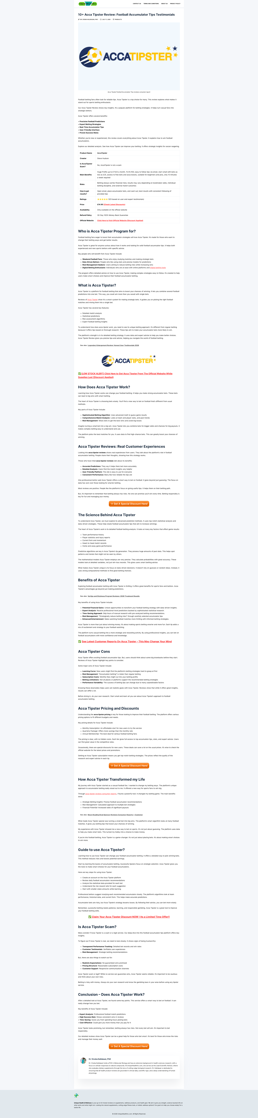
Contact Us (137, 3)
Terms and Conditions (151, 3)
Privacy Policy (175, 3)
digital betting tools (158, 268)
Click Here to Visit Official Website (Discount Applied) (120, 221)
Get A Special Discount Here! (131, 503)
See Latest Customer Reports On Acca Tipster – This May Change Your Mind (127, 641)
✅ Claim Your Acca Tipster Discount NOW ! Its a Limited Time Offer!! (129, 916)
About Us (164, 3)
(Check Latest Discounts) (114, 204)
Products (118, 19)
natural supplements (111, 1105)
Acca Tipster (92, 300)
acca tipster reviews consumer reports (100, 794)
